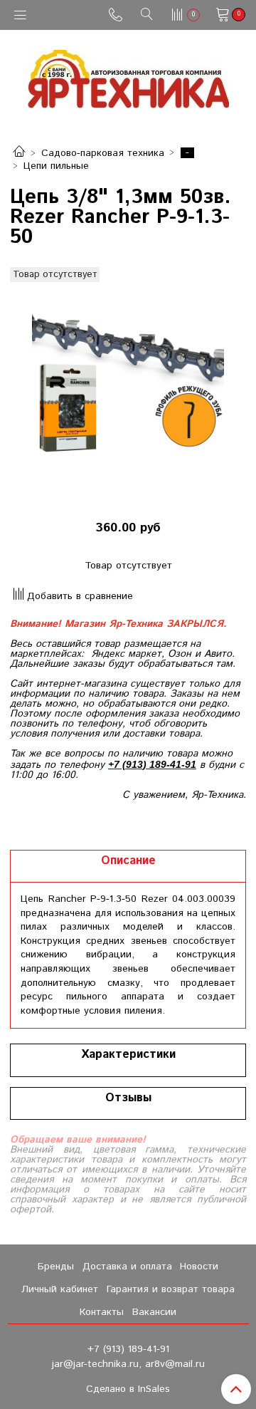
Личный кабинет (59, 1289)
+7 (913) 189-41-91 (128, 1349)
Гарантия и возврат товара (171, 1289)
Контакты (102, 1312)
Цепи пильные (56, 166)
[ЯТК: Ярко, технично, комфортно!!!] (128, 76)
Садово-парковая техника (102, 153)
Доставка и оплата (127, 1266)
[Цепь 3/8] (128, 386)
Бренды (56, 1266)
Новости (199, 1266)
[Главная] (19, 153)
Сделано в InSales (128, 1389)
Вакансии (154, 1312)
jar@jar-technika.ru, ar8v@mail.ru (128, 1364)
